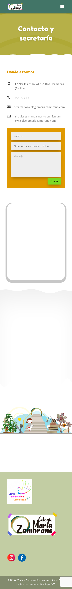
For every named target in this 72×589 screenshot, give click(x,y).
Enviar (54, 181)
